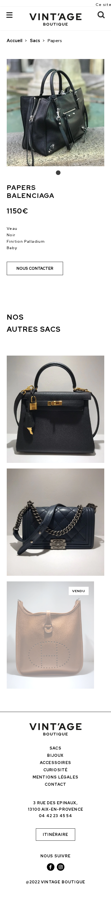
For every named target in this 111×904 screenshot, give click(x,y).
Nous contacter (34, 268)
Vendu (78, 591)
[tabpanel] (55, 112)
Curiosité (55, 770)
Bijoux (55, 755)
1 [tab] (55, 173)
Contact (55, 784)
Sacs (35, 40)
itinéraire (55, 834)
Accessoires (55, 762)
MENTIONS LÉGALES (55, 777)
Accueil (14, 40)
